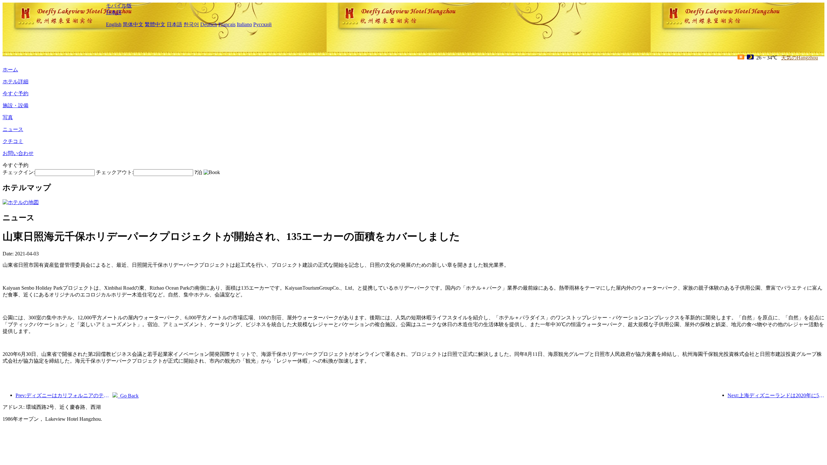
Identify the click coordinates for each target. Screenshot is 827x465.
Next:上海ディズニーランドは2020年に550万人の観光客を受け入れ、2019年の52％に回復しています (776, 395)
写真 (8, 117)
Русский (262, 24)
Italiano (244, 24)
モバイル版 (119, 5)
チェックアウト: (114, 172)
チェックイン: (19, 172)
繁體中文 (155, 24)
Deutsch (208, 24)
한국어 (191, 24)
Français (227, 24)
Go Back (128, 395)
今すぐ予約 (15, 93)
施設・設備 (15, 105)
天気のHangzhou (799, 57)
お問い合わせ (18, 153)
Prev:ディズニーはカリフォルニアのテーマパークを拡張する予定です (64, 395)
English (113, 24)
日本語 (113, 12)
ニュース (13, 129)
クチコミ (13, 141)
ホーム (10, 69)
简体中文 (133, 24)
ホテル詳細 (15, 81)
